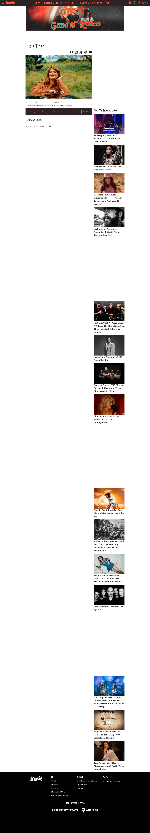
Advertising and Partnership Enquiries (87, 781)
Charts (72, 2)
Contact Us (80, 788)
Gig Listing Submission (83, 784)
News (38, 2)
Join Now (86, 112)
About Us (53, 781)
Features (48, 2)
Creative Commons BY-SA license (63, 105)
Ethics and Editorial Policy (58, 792)
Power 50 (103, 2)
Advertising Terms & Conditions (59, 795)
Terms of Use (54, 788)
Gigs (93, 2)
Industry (61, 2)
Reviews (84, 2)
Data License (58, 103)
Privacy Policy (55, 784)
